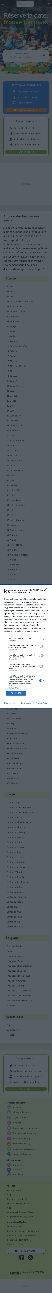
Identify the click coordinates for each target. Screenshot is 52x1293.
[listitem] (26, 640)
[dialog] (26, 646)
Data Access (26, 703)
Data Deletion (10, 703)
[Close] (46, 590)
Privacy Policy (42, 703)
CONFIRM (16, 693)
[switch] (41, 646)
